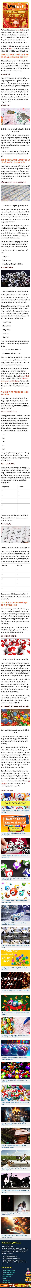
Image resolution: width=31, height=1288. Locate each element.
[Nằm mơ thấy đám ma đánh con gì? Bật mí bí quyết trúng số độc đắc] (15, 1143)
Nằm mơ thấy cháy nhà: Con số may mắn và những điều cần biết (14, 1124)
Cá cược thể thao (8, 1274)
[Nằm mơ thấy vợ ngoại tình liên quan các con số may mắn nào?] (15, 1211)
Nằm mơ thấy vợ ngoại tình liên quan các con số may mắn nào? (15, 1213)
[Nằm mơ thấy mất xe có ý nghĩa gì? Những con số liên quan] (15, 1188)
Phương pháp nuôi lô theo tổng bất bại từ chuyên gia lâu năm (15, 968)
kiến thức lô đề (24, 376)
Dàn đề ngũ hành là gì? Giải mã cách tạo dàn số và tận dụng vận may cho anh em (15, 1036)
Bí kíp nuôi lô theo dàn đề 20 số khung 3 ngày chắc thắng (15, 946)
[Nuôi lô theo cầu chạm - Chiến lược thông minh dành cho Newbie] (15, 898)
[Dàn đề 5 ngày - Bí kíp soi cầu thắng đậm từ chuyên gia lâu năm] (15, 831)
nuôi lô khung (14, 381)
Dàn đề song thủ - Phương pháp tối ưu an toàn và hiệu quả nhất (15, 856)
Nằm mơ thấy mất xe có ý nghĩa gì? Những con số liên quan (15, 1191)
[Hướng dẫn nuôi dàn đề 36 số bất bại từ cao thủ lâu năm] (15, 1100)
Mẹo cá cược (6, 1282)
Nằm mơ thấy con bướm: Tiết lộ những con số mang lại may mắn (14, 1236)
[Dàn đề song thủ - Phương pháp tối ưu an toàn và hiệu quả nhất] (15, 853)
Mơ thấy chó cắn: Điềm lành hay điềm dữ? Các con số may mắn (14, 1169)
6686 (10, 48)
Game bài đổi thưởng (9, 1270)
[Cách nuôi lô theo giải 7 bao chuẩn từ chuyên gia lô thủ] (15, 988)
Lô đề (4, 1278)
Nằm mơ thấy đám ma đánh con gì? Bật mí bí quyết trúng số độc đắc (14, 1146)
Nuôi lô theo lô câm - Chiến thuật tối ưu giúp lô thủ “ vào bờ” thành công (15, 878)
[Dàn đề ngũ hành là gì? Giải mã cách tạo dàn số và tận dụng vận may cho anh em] (15, 1033)
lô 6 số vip (25, 378)
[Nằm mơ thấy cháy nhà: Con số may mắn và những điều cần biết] (15, 1121)
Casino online (7, 1276)
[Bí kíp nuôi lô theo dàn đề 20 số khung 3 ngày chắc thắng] (15, 943)
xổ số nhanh (5, 381)
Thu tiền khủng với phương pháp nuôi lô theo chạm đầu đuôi (15, 1013)
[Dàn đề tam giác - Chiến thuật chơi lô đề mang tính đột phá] (15, 809)
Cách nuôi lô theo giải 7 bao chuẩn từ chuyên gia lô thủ (15, 991)
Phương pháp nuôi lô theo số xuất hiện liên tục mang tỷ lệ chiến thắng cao (14, 923)
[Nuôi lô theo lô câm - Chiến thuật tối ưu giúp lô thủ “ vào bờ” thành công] (15, 876)
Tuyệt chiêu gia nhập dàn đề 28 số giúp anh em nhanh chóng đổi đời (14, 1058)
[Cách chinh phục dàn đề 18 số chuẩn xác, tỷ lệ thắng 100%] (15, 1078)
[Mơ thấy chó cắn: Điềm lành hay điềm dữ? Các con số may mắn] (15, 1166)
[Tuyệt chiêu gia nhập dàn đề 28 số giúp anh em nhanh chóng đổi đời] (15, 1055)
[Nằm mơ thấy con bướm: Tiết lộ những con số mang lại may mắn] (15, 1233)
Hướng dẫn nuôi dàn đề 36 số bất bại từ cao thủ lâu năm (15, 1103)
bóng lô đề (19, 30)
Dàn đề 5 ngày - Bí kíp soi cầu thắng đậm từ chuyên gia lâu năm (13, 834)
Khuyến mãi (6, 1280)
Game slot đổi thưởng (9, 1272)
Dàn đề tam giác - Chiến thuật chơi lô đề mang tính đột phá (15, 811)
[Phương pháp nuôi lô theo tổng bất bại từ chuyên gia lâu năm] (15, 966)
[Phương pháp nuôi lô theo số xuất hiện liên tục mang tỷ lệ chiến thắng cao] (15, 921)
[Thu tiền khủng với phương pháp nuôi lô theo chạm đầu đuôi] (15, 1011)
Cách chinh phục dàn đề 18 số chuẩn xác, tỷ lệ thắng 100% (14, 1081)
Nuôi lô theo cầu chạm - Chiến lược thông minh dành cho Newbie (14, 901)
